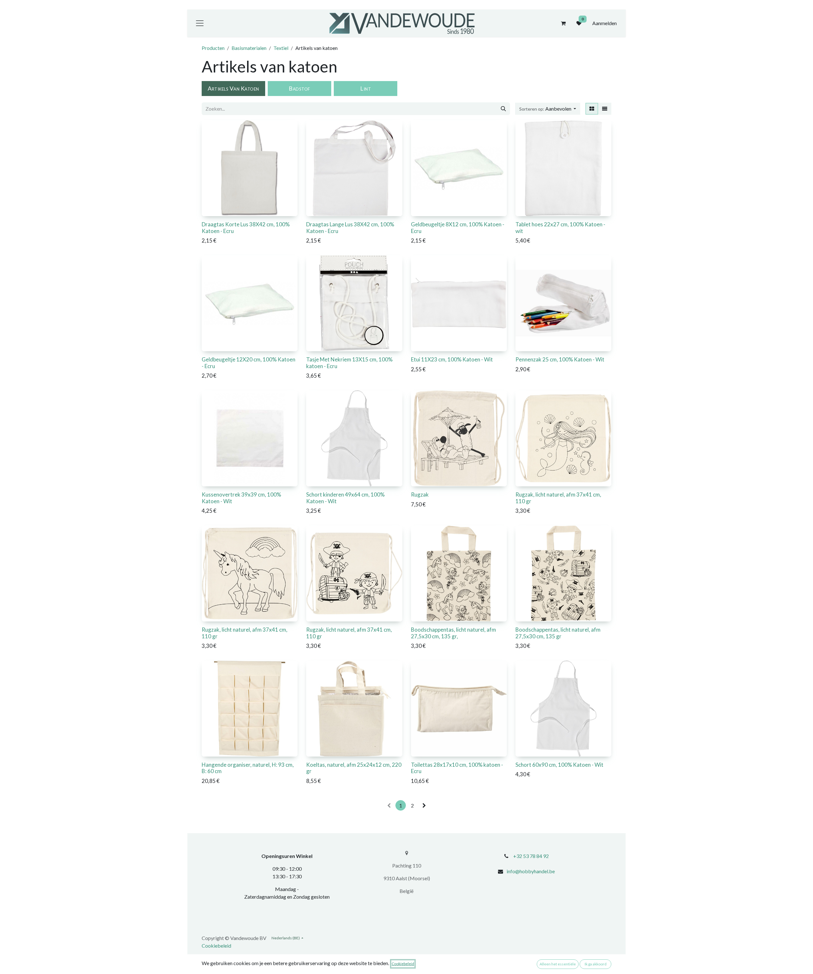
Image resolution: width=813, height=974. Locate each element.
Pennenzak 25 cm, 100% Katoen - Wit (559, 359)
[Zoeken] (503, 108)
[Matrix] (591, 109)
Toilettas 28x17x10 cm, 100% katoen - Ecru (457, 767)
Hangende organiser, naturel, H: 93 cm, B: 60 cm (248, 767)
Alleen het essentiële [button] (558, 964)
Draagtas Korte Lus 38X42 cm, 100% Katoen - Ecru (246, 227)
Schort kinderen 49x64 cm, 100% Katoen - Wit (345, 497)
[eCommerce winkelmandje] (563, 23)
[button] (547, 109)
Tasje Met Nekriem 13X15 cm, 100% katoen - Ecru (349, 362)
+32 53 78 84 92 (531, 856)
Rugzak (420, 494)
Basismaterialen (249, 48)
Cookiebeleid (216, 946)
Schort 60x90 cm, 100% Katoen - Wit (559, 764)
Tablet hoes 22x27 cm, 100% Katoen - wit (560, 227)
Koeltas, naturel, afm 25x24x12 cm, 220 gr (353, 767)
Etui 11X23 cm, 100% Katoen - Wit (452, 359)
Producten (213, 48)
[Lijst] (604, 109)
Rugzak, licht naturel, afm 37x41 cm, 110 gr (558, 497)
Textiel (280, 48)
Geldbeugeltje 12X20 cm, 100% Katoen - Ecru (248, 362)
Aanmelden (604, 23)
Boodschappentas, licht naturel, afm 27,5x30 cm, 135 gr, (453, 632)
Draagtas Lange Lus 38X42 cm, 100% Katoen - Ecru (350, 227)
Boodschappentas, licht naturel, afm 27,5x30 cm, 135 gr (558, 632)
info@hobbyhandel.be (531, 871)
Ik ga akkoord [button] (596, 964)
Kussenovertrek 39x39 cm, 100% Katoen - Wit (241, 497)
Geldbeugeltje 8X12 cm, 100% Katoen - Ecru (457, 227)
